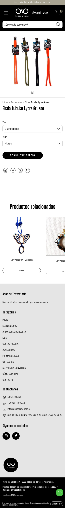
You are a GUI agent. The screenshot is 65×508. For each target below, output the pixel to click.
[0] (58, 13)
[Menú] (6, 13)
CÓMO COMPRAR (10, 374)
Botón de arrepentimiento (13, 490)
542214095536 (15, 397)
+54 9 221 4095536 (16, 403)
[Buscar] (58, 25)
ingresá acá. (50, 487)
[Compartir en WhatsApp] (5, 170)
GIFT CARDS (8, 362)
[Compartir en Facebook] (13, 171)
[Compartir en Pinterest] (27, 171)
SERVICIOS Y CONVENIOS (14, 368)
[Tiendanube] (12, 495)
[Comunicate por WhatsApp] (59, 492)
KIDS (4, 337)
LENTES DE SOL (9, 325)
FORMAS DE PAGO (11, 356)
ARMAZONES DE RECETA (14, 331)
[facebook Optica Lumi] (16, 436)
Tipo (4, 122)
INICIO (5, 319)
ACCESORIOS (8, 350)
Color (4, 137)
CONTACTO (7, 380)
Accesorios (16, 102)
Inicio (5, 102)
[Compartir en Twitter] (20, 171)
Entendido (57, 504)
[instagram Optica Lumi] (6, 436)
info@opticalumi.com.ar (19, 409)
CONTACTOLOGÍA (10, 344)
